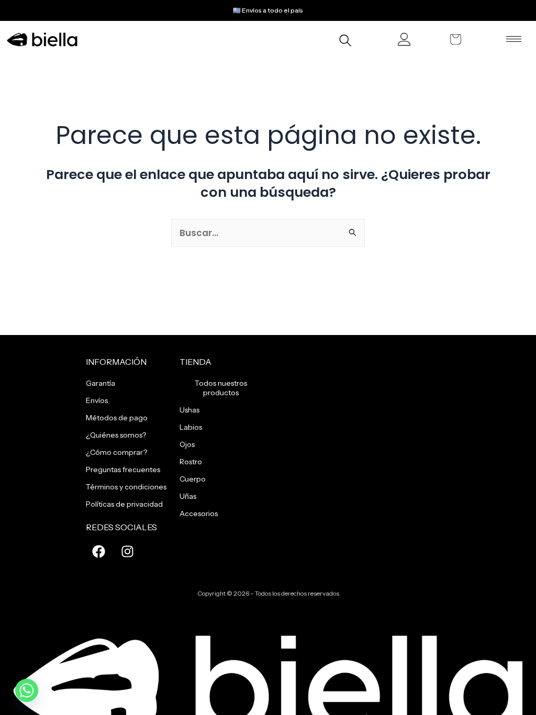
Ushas (189, 410)
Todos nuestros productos (221, 387)
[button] (344, 41)
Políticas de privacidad (124, 504)
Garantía (100, 383)
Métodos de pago (117, 417)
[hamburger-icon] (514, 39)
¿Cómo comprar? (116, 452)
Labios (191, 427)
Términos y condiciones (126, 486)
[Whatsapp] (26, 690)
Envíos (97, 400)
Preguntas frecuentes (123, 469)
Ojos (187, 444)
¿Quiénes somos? (116, 435)
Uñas (188, 496)
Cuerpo (193, 479)
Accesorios (199, 513)
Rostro (191, 461)
